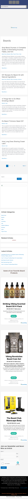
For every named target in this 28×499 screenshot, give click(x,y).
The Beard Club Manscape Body (14, 419)
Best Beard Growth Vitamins (7, 260)
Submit (3, 467)
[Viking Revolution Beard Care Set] (14, 343)
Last (17, 456)
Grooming (15, 79)
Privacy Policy (19, 496)
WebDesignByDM (23, 487)
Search (2, 176)
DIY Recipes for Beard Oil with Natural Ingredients (13, 76)
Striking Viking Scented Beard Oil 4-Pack (14, 305)
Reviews (3, 227)
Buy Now (14, 316)
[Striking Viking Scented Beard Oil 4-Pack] (14, 290)
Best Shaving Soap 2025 (6, 262)
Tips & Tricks (16, 54)
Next (24, 165)
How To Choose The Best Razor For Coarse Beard (11, 258)
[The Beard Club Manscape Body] (14, 404)
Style (2, 229)
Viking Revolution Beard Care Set (14, 357)
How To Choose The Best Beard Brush (9, 264)
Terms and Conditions (10, 496)
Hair (2, 223)
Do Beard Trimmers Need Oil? (13, 121)
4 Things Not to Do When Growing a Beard (11, 100)
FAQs (12, 54)
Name (2, 451)
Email (2, 459)
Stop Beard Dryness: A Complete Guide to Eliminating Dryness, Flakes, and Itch (14, 50)
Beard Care (4, 54)
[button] (14, 31)
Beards (8, 54)
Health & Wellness (5, 225)
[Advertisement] (14, 17)
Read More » (4, 68)
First (17, 453)
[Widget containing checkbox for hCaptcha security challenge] (10, 463)
